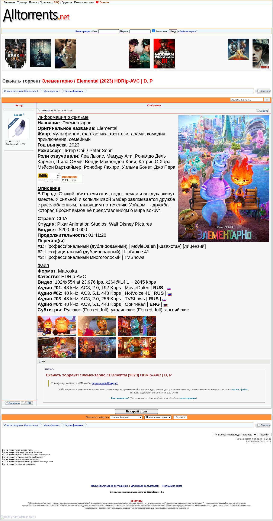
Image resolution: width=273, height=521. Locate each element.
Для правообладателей (145, 486)
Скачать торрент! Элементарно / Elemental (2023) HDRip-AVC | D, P (109, 375)
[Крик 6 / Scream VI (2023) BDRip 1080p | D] (16, 53)
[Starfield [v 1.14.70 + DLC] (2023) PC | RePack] (239, 53)
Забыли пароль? (188, 31)
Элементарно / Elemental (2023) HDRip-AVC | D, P (97, 81)
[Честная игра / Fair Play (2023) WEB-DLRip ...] (66, 53)
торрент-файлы (239, 389)
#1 (48, 110)
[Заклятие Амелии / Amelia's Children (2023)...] (91, 53)
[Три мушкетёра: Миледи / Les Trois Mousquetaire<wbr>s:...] (190, 53)
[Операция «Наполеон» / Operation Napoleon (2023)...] (115, 53)
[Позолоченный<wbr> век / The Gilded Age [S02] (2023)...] (140, 53)
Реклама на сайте (172, 486)
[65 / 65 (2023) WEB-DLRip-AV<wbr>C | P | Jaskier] (41, 53)
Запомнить (161, 31)
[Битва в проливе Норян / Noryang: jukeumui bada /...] (214, 53)
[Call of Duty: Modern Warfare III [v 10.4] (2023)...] (165, 53)
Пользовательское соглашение (109, 486)
